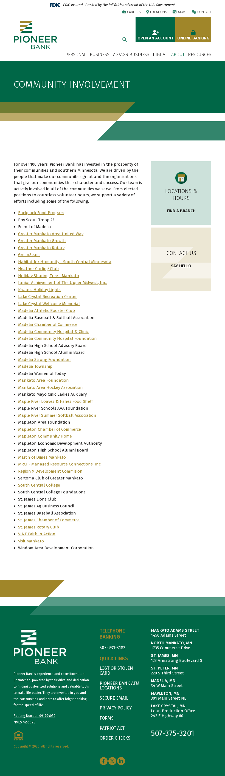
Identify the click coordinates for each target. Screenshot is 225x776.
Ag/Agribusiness (131, 54)
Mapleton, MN (165, 693)
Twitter (112, 761)
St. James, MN (164, 655)
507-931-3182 (112, 647)
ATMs (182, 12)
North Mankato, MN (171, 642)
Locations (158, 12)
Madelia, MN (163, 680)
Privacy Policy (116, 708)
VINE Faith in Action (36, 533)
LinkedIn (121, 761)
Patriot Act (112, 728)
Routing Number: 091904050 (34, 716)
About (177, 54)
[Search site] (124, 39)
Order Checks (115, 738)
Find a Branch (181, 210)
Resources (199, 54)
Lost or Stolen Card (116, 671)
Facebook (104, 761)
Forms (107, 718)
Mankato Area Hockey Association (50, 387)
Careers (134, 12)
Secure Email (114, 698)
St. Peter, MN (164, 668)
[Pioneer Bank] (35, 34)
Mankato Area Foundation (43, 380)
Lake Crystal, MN (168, 705)
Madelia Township (35, 366)
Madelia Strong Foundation (44, 359)
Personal (75, 54)
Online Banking (193, 38)
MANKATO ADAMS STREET (175, 630)
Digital (160, 54)
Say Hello (181, 265)
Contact (204, 12)
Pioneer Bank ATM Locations (119, 686)
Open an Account (155, 38)
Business (99, 54)
